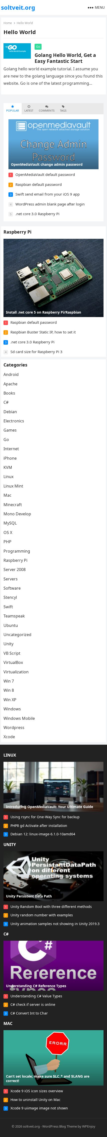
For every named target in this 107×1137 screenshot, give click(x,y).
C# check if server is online (32, 1004)
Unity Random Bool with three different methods (51, 906)
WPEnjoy (88, 1126)
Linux (8, 476)
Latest (28, 110)
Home (7, 23)
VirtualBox (13, 662)
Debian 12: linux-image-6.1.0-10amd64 (42, 834)
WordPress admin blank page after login (50, 204)
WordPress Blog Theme (59, 1126)
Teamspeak (14, 616)
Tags (63, 110)
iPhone (10, 458)
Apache (10, 384)
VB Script (11, 653)
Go (38, 46)
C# (5, 402)
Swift (8, 606)
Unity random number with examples (41, 915)
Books (9, 393)
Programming (16, 551)
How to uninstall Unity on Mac (35, 1099)
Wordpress (13, 727)
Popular (12, 110)
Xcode (9, 736)
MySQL (10, 523)
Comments (46, 110)
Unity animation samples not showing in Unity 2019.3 (55, 923)
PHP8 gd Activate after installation (38, 825)
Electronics (13, 421)
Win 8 (8, 690)
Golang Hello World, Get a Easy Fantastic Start (65, 58)
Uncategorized (17, 634)
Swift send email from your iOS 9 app (47, 194)
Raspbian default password (38, 184)
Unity (8, 644)
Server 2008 (14, 569)
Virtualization (16, 672)
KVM (7, 467)
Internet (11, 448)
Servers (10, 579)
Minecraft (12, 504)
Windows (12, 709)
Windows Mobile (19, 718)
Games (10, 430)
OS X (7, 532)
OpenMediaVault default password (45, 174)
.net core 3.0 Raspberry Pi (37, 213)
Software (12, 588)
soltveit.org (18, 7)
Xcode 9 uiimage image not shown (39, 1108)
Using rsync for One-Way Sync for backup (45, 816)
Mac (7, 495)
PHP (7, 541)
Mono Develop (17, 514)
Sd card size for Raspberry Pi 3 (36, 351)
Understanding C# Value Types (36, 996)
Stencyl (10, 597)
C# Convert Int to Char (29, 1013)
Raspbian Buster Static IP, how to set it (43, 331)
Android (11, 374)
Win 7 (8, 681)
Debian (10, 411)
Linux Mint (13, 486)
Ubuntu (10, 625)
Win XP (9, 699)
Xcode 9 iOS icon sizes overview (36, 1091)
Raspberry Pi (17, 232)
